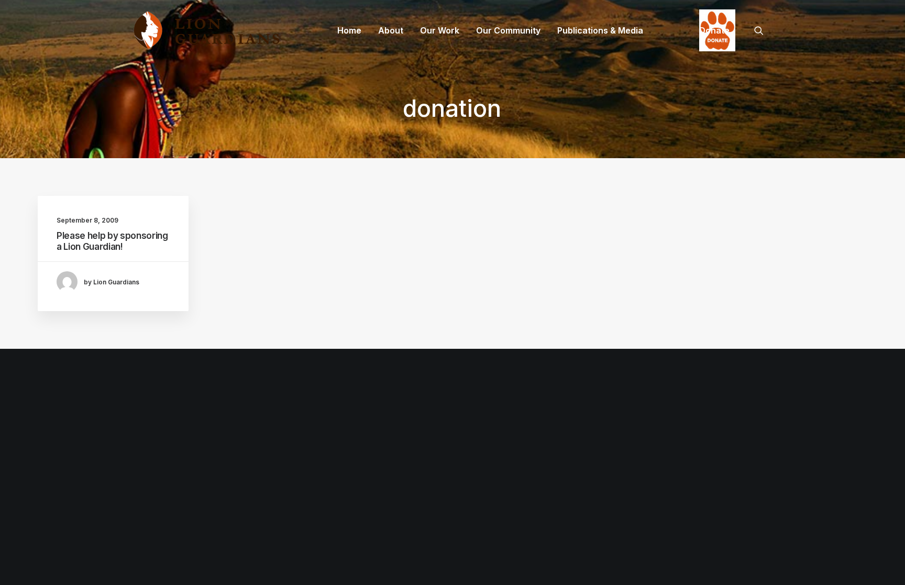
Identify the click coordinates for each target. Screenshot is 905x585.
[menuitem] (349, 30)
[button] (763, 30)
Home (349, 30)
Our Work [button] (439, 30)
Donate (714, 30)
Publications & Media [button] (600, 30)
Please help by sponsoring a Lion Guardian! (112, 240)
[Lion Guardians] (206, 30)
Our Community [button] (508, 30)
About (390, 30)
